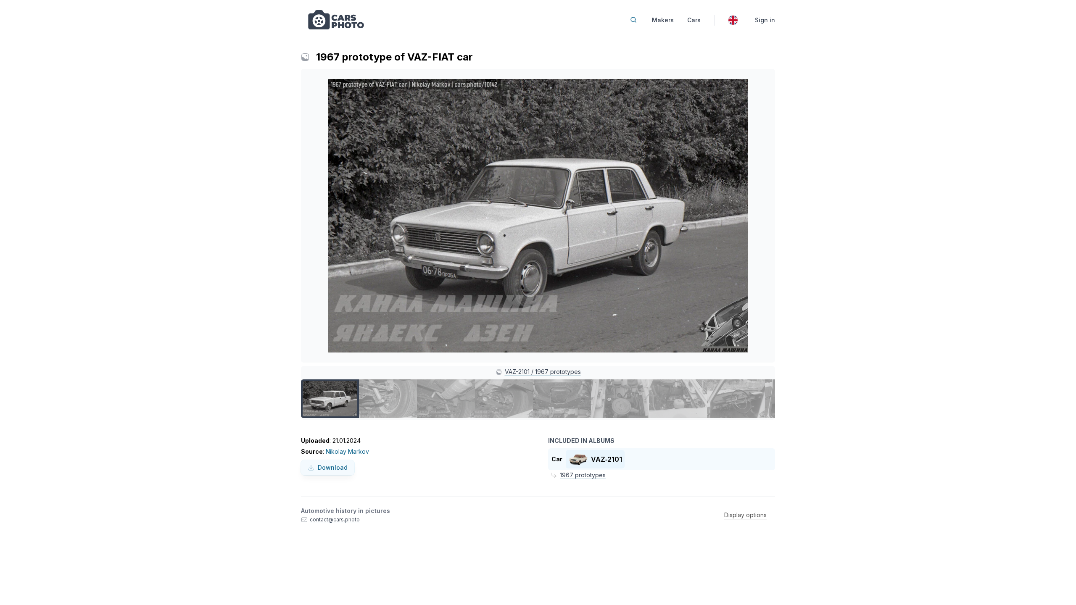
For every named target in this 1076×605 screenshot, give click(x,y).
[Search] (633, 20)
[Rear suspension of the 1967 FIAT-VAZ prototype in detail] (388, 398)
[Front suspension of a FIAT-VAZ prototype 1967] (504, 398)
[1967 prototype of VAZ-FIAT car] (330, 398)
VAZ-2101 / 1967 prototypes (543, 371)
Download (333, 467)
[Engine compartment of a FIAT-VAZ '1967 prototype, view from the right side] (620, 398)
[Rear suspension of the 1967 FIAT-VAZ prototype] (446, 398)
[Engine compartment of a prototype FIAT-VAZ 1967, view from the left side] (678, 398)
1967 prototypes (583, 475)
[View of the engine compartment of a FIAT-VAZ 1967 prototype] (562, 398)
